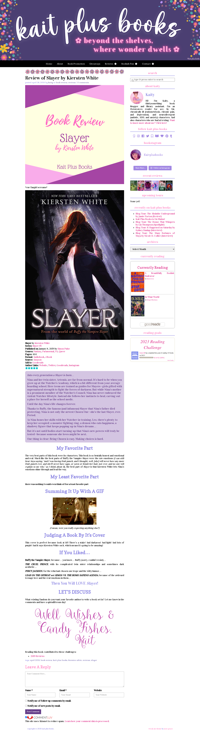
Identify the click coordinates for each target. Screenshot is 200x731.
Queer (62, 351)
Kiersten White (42, 343)
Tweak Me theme (155, 729)
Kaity (50, 82)
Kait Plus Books (60, 660)
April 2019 (35, 660)
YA (56, 351)
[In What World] (137, 305)
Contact (147, 63)
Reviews (109, 63)
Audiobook (38, 357)
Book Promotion (76, 63)
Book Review (61, 82)
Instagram (74, 365)
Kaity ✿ (142, 353)
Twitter (52, 365)
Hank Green (150, 279)
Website (43, 365)
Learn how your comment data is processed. (87, 721)
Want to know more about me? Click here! (152, 121)
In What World (152, 297)
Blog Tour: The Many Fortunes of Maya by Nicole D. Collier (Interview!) (155, 234)
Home (49, 63)
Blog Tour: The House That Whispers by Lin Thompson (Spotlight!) (155, 223)
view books (170, 360)
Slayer (94, 660)
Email (63, 690)
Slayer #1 (37, 345)
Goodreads (37, 362)
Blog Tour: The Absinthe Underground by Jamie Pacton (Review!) (155, 215)
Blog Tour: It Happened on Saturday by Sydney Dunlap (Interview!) (155, 229)
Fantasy (37, 351)
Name (29, 690)
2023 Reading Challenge (152, 344)
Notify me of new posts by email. (43, 706)
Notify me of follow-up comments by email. (49, 701)
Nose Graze (168, 729)
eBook (48, 357)
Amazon (37, 359)
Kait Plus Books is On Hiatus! (150, 219)
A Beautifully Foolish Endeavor (159, 274)
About (60, 63)
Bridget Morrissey (152, 300)
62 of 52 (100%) (159, 357)
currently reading (152, 267)
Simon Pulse (64, 348)
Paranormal (48, 351)
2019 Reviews (37, 656)
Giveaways (94, 63)
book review (46, 660)
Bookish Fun (128, 63)
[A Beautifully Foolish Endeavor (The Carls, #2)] (137, 281)
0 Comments (83, 82)
